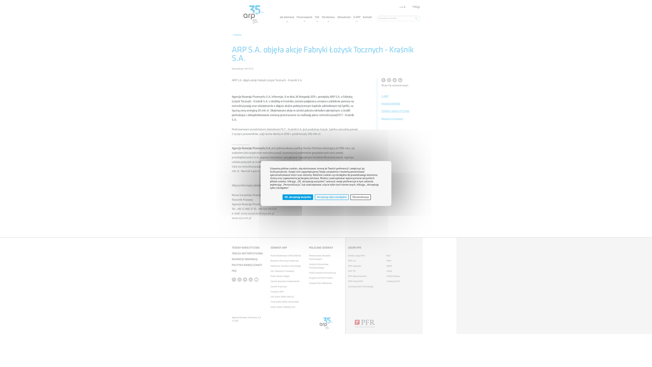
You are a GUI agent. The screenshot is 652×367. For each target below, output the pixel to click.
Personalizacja (360, 197)
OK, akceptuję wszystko (298, 197)
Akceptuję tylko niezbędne (332, 197)
